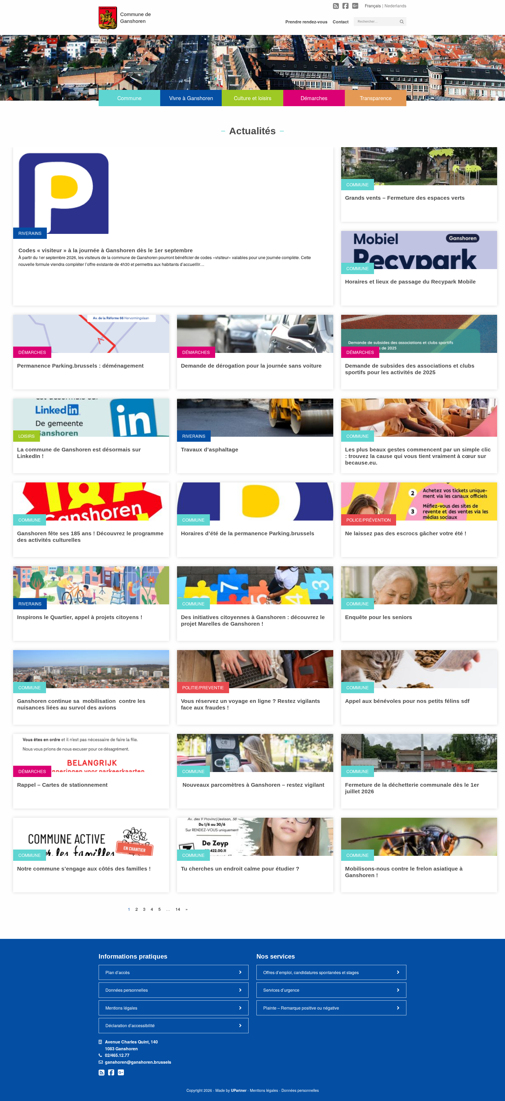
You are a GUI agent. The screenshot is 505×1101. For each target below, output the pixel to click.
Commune (129, 98)
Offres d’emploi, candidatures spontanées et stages (311, 972)
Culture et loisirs (252, 98)
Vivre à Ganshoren (191, 98)
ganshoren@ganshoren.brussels (138, 1062)
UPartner (238, 1090)
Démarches (314, 98)
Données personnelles (126, 990)
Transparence (376, 98)
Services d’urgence (281, 990)
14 (177, 909)
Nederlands (395, 6)
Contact (341, 22)
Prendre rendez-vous (306, 22)
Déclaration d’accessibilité (130, 1025)
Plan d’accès (117, 972)
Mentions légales (121, 1008)
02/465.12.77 (117, 1055)
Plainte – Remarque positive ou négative (301, 1008)
